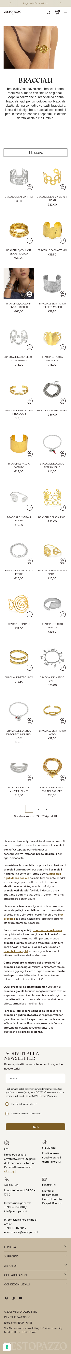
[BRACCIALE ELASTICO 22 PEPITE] (19, 550)
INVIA (36, 1126)
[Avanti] (60, 3)
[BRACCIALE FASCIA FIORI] (52, 497)
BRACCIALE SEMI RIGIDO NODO (52, 732)
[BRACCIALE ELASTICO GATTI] (52, 657)
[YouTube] (21, 1298)
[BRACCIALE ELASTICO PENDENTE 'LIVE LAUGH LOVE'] (19, 710)
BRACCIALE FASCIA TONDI (52, 250)
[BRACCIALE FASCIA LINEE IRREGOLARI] (19, 390)
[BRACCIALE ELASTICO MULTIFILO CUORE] (52, 767)
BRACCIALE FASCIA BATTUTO (19, 465)
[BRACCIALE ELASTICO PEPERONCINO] (52, 443)
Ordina (38, 153)
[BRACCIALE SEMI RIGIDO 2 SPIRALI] (52, 550)
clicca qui (10, 1171)
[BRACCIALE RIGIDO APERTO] (52, 604)
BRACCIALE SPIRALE (18, 623)
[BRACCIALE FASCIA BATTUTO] (19, 443)
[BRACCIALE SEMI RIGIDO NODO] (52, 710)
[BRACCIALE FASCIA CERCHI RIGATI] (52, 176)
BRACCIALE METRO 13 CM (19, 677)
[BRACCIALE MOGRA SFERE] (52, 390)
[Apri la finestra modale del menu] (65, 13)
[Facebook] (6, 1298)
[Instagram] (13, 1298)
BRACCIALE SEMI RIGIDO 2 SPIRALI (52, 572)
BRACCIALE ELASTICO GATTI (52, 679)
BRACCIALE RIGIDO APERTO (52, 625)
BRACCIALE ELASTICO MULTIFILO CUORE (52, 789)
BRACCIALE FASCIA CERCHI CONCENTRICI (19, 358)
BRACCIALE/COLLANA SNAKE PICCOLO (18, 251)
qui (55, 1096)
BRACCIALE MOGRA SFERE (52, 410)
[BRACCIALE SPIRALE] (19, 604)
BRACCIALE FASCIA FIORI (52, 517)
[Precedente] (10, 3)
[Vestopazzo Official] (12, 12)
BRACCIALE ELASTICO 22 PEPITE (19, 572)
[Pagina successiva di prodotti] (46, 809)
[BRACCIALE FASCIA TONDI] (52, 230)
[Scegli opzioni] (29, 187)
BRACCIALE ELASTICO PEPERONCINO (52, 465)
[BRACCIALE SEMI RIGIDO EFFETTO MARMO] (52, 283)
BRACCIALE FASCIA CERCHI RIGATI (52, 198)
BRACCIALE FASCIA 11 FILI (19, 196)
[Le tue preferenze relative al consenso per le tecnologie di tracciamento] (7, 1347)
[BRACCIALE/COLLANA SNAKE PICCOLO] (19, 230)
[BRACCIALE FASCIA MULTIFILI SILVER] (19, 767)
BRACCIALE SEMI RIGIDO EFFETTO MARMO (52, 305)
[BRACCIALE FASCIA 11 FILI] (19, 176)
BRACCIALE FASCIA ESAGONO (52, 358)
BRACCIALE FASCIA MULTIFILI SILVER (19, 789)
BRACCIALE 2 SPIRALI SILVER (19, 518)
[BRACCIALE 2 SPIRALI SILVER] (19, 497)
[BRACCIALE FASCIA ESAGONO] (52, 337)
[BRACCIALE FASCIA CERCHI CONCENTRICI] (19, 337)
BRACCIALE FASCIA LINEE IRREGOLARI (19, 412)
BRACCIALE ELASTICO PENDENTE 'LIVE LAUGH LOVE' (19, 734)
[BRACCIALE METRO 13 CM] (19, 657)
